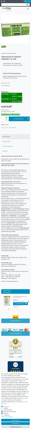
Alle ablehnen (15, 423)
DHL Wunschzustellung (10, 411)
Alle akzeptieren (15, 420)
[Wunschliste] (23, 1)
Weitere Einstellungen (7, 416)
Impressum (25, 398)
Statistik (6, 408)
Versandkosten (13, 127)
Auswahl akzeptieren (15, 427)
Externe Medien (8, 409)
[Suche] (28, 4)
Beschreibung (6, 136)
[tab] (15, 136)
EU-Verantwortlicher (7, 146)
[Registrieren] (4, 1)
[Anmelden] (2, 1)
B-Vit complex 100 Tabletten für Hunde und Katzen (20, 297)
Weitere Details (6, 141)
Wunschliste (6, 124)
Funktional (6, 415)
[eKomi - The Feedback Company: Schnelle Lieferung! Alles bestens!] (15, 348)
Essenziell (6, 406)
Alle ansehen (7, 292)
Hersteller (5, 151)
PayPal (6, 413)
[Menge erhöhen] (6, 118)
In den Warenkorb (18, 118)
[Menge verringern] (6, 120)
